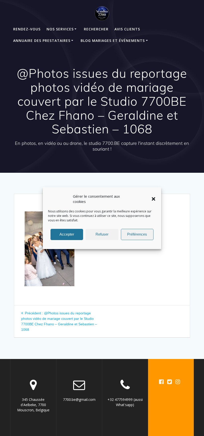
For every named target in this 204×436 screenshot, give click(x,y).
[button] (153, 198)
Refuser (102, 234)
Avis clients (127, 29)
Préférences (137, 234)
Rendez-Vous (27, 29)
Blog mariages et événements (113, 40)
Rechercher (96, 29)
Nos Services (60, 29)
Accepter (66, 234)
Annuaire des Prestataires (41, 40)
